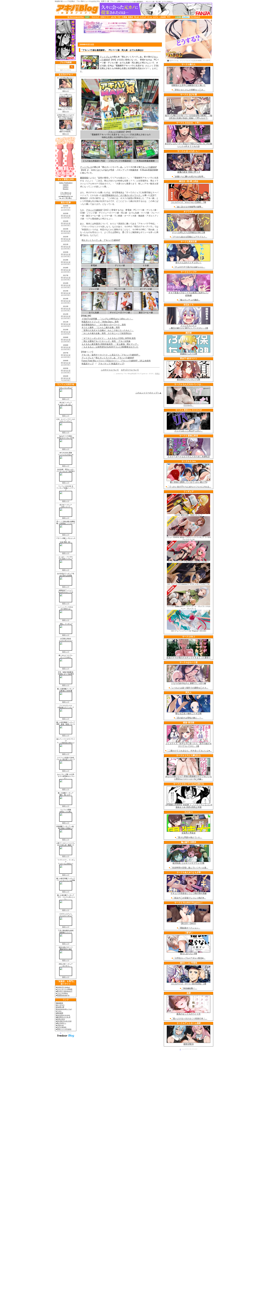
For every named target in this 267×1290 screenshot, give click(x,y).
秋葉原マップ (88, 364)
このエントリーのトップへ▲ (148, 393)
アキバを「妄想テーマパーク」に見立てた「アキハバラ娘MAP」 (111, 355)
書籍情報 (84, 178)
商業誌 (157, 373)
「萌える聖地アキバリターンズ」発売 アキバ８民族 (106, 341)
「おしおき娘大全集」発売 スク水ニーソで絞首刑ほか (107, 333)
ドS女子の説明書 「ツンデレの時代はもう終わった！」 (107, 319)
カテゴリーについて (130, 370)
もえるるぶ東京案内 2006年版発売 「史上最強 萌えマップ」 (110, 344)
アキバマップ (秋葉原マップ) (111, 364)
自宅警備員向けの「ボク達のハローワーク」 (122, 195)
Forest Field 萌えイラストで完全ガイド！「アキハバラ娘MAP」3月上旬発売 (116, 361)
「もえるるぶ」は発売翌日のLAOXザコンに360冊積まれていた (110, 347)
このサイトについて (110, 370)
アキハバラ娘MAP (116, 132)
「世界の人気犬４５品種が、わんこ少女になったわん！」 (108, 330)
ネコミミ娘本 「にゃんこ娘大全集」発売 (101, 327)
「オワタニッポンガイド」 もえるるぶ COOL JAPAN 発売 (109, 338)
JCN (152, 195)
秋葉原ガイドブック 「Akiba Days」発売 (100, 322)
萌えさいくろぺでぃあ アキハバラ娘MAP (101, 240)
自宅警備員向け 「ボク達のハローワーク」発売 (104, 324)
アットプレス (106, 57)
